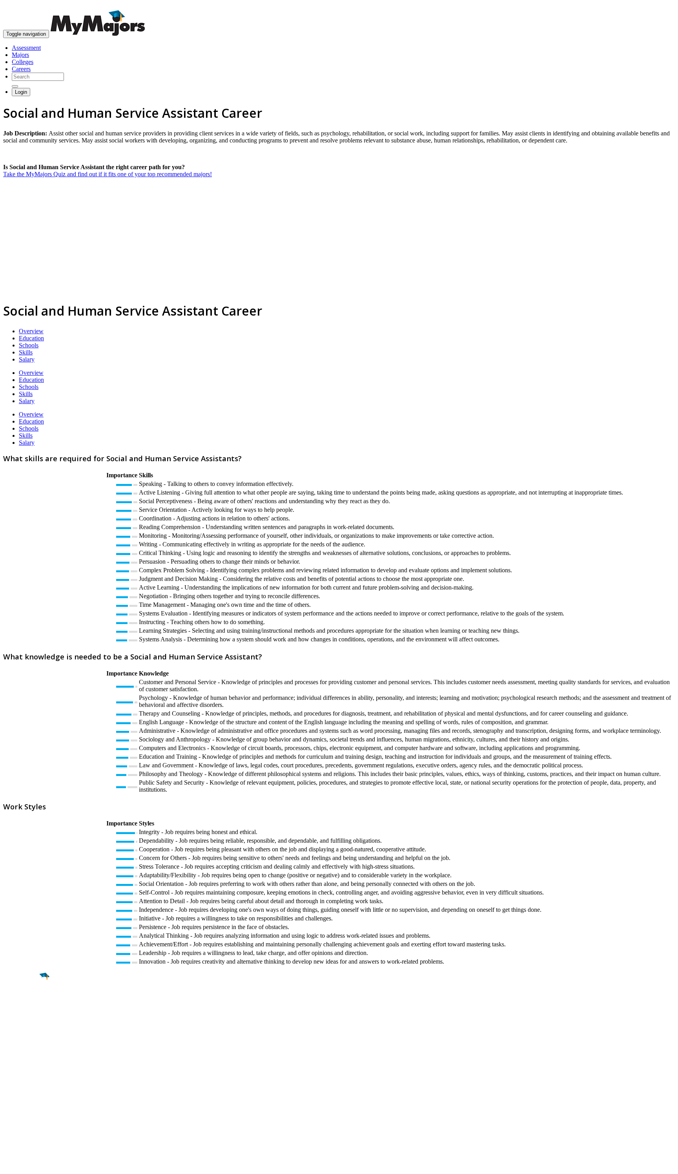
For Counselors (22, 1089)
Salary (27, 359)
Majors (20, 54)
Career (23, 1037)
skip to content (659, 6)
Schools (28, 345)
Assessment (26, 47)
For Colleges (19, 1096)
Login (21, 92)
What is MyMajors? (27, 1082)
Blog (9, 1117)
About (12, 1066)
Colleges (22, 61)
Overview (31, 331)
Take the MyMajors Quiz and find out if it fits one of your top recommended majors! (107, 174)
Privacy (32, 1164)
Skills (26, 352)
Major (21, 1003)
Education (31, 338)
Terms (10, 1164)
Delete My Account (27, 1110)
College (24, 1020)
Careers (21, 69)
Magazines (16, 1103)
